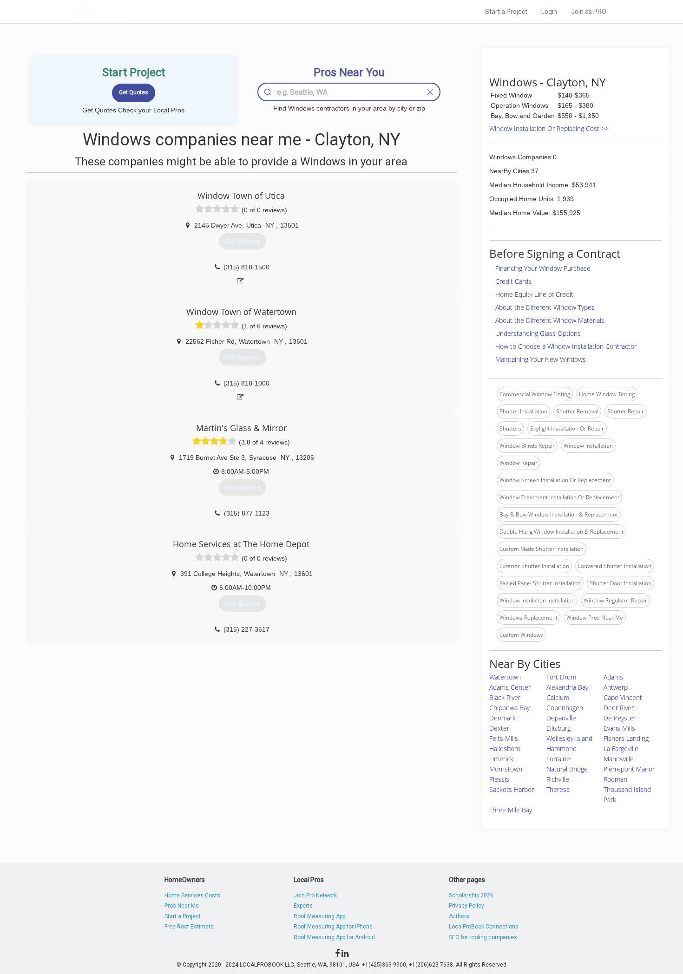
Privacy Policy (466, 905)
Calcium (557, 697)
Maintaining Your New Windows (540, 359)
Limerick (501, 758)
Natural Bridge (567, 769)
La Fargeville (621, 748)
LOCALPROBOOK (128, 11)
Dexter (499, 728)
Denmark (502, 717)
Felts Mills (503, 738)
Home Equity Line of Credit (534, 294)
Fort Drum (561, 677)
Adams (613, 677)
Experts (303, 905)
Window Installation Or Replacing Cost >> (549, 128)
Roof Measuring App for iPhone (333, 926)
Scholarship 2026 (471, 895)
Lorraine (558, 758)
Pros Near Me (181, 905)
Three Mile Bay (510, 809)
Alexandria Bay (567, 687)
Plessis (499, 779)
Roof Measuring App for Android (334, 937)
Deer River (619, 707)
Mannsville (619, 758)
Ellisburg (558, 728)
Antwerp (616, 687)
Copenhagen (564, 707)
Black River (504, 697)
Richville (557, 779)
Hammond (561, 748)
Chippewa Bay (509, 707)
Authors (459, 916)
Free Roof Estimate (189, 926)
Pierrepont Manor (629, 769)
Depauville (561, 717)
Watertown (505, 677)
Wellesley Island (569, 738)
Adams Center (510, 687)
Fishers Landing (626, 738)
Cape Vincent (623, 697)
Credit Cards (513, 281)
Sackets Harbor (511, 789)
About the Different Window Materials (549, 320)
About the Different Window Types (545, 307)
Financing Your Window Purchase (543, 268)
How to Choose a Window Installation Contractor (566, 346)
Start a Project (506, 11)
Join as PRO (588, 11)
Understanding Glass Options (538, 333)
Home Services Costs (192, 895)
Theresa (558, 789)
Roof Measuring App (319, 916)
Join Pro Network (315, 895)
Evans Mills (619, 728)
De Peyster (620, 717)
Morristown (505, 769)
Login (549, 11)
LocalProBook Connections (484, 926)
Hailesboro (504, 748)
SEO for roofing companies (483, 937)
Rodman (615, 779)
